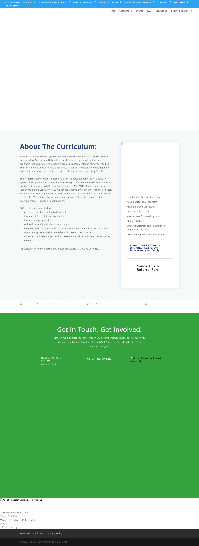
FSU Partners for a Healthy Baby (143, 216)
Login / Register (12, 6)
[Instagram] (173, 542)
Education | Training (108, 2)
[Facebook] (160, 542)
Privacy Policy (54, 533)
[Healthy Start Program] (99, 302)
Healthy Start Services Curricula (143, 197)
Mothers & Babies (136, 220)
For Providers (162, 2)
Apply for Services (12, 2)
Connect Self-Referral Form (149, 268)
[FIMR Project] (152, 302)
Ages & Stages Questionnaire (142, 201)
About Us (124, 11)
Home (112, 11)
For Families (179, 2)
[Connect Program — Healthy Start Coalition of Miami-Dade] (46, 302)
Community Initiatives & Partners (52, 2)
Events (139, 11)
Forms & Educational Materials (137, 2)
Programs (27, 2)
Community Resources (83, 2)
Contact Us (161, 11)
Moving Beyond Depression (141, 206)
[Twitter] (167, 542)
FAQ (149, 11)
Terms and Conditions (31, 533)
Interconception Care (138, 211)
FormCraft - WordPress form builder (61, 475)
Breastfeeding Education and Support (146, 234)
